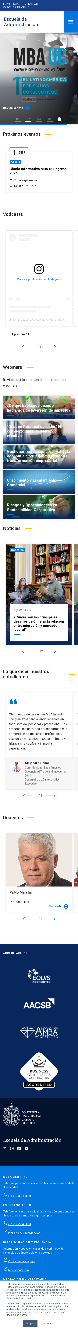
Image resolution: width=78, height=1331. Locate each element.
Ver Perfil (58, 906)
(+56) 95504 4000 (19, 1195)
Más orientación (18, 1270)
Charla (15, 161)
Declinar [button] (47, 1323)
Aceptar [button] (30, 1323)
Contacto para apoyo (21, 1261)
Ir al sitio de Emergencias (24, 1233)
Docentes (17, 549)
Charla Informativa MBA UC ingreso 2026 (38, 171)
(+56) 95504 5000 (19, 1224)
